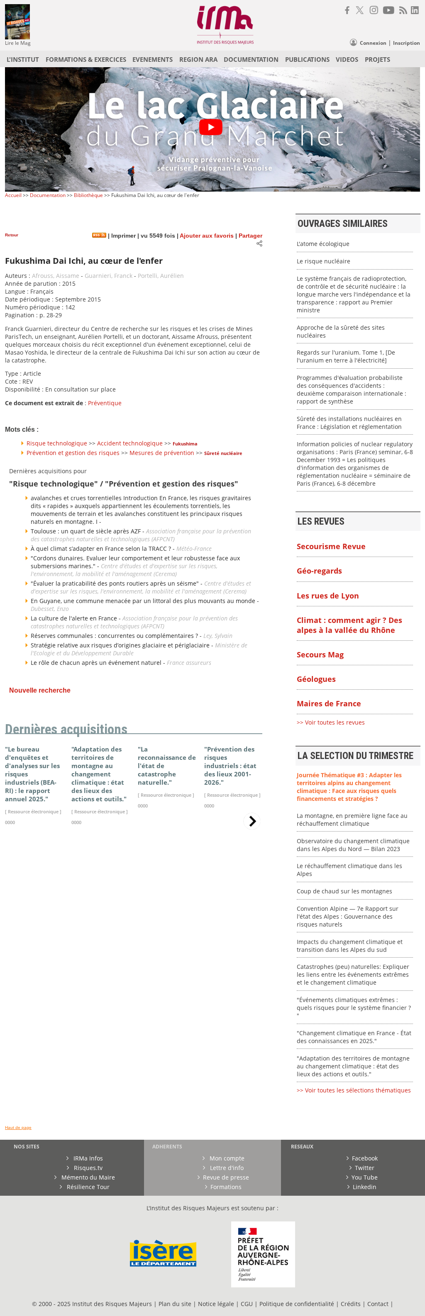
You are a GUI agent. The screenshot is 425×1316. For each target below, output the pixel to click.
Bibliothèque (88, 195)
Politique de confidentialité (296, 1304)
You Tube (365, 1177)
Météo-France (194, 548)
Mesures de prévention (161, 453)
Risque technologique (57, 443)
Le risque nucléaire (323, 261)
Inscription (406, 42)
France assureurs (189, 663)
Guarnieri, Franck (108, 276)
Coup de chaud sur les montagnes (344, 891)
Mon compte (226, 1158)
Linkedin (364, 1187)
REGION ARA (198, 59)
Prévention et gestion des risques (73, 453)
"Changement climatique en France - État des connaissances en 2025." (354, 1037)
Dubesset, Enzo (50, 609)
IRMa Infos (87, 1158)
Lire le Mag (18, 42)
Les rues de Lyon (328, 596)
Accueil (13, 195)
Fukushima (185, 443)
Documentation (48, 195)
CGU (247, 1304)
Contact (378, 1304)
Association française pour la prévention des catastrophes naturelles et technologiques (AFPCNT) (141, 535)
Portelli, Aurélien (161, 276)
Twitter (364, 1168)
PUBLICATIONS (307, 59)
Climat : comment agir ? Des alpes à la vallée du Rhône (349, 625)
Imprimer (123, 236)
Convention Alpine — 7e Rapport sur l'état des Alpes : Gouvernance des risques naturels (347, 916)
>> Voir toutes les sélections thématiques (354, 1090)
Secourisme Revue (331, 546)
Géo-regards (319, 571)
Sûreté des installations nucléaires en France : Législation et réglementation (349, 423)
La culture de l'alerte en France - (76, 618)
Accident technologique (130, 443)
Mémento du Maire (87, 1177)
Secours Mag (320, 654)
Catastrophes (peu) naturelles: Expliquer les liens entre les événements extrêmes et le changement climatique (353, 974)
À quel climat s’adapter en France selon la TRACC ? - (103, 548)
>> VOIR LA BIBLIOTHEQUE (41, 929)
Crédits (351, 1304)
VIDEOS (347, 59)
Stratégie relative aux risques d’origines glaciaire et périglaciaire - (123, 645)
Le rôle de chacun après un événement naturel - (99, 663)
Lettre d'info (226, 1168)
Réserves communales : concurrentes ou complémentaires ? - (117, 636)
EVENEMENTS (152, 59)
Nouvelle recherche (40, 690)
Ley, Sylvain (217, 636)
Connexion (373, 42)
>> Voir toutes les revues (331, 722)
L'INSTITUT (23, 59)
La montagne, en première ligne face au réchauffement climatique (352, 819)
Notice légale (216, 1304)
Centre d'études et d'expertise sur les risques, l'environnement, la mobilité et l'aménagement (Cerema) (124, 570)
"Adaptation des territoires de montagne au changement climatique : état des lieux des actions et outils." (353, 1066)
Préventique (105, 403)
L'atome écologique (323, 244)
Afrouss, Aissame (55, 276)
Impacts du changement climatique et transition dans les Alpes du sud (350, 946)
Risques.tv (87, 1168)
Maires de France (329, 703)
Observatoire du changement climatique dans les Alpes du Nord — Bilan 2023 (353, 845)
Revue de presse (226, 1177)
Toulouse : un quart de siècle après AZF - (88, 531)
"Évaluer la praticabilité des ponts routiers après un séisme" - (117, 583)
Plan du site (175, 1304)
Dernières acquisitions (66, 729)
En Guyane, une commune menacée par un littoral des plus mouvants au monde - (145, 601)
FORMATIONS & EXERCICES (86, 59)
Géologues (316, 679)
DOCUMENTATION (251, 59)
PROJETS (377, 59)
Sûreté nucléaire (223, 453)
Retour (11, 235)
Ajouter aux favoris (207, 236)
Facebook (365, 1158)
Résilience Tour (87, 1187)
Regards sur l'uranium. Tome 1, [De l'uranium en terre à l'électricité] (346, 356)
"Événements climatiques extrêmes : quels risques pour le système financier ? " (354, 1007)
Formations (226, 1187)
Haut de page (18, 1127)
